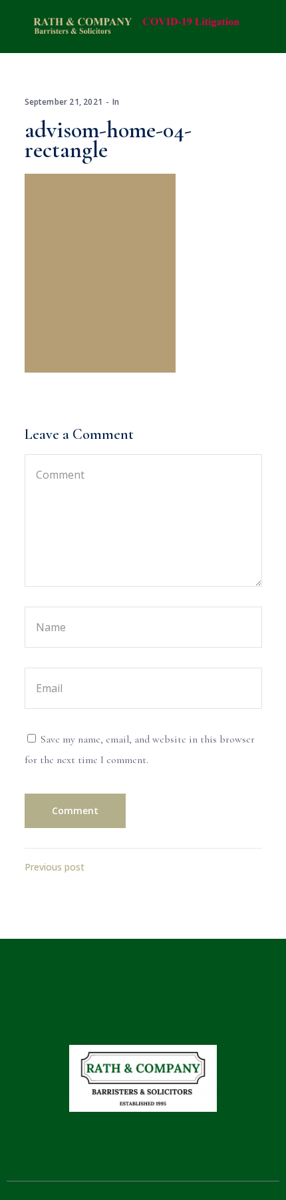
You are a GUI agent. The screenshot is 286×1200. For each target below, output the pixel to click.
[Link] (143, 1155)
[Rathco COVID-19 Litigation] (133, 25)
